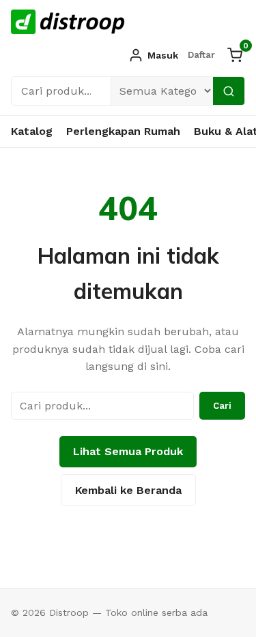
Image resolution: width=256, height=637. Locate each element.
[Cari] (228, 91)
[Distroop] (68, 22)
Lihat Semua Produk (128, 451)
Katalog (32, 131)
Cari (222, 406)
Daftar (201, 55)
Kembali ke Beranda (128, 490)
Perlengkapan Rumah (123, 131)
